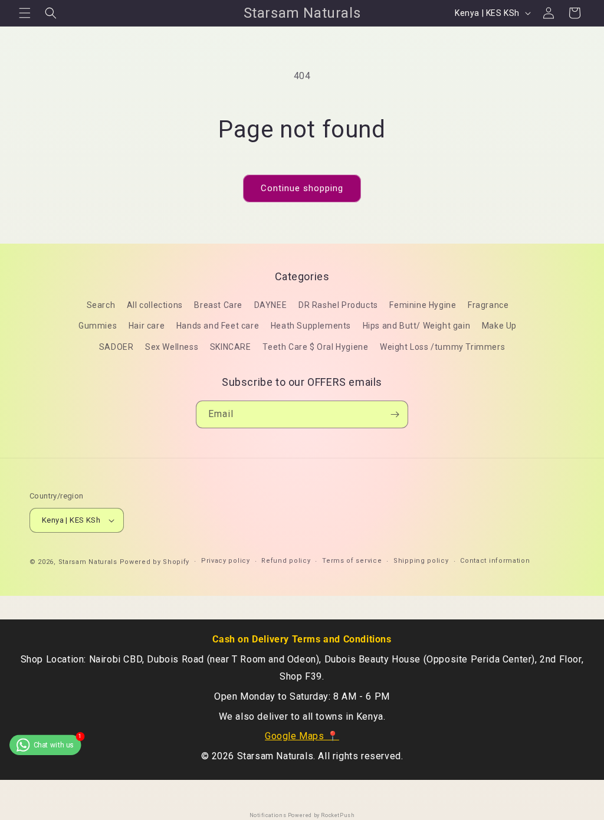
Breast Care (218, 305)
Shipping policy (421, 561)
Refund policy (285, 561)
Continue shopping (302, 188)
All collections (155, 305)
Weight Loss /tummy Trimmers (442, 347)
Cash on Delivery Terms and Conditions (301, 639)
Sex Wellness (171, 347)
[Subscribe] (395, 414)
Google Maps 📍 (302, 736)
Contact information (495, 561)
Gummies (97, 325)
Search (101, 305)
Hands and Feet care (217, 325)
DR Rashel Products (338, 305)
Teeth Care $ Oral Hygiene (315, 347)
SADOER (116, 347)
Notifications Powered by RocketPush (302, 815)
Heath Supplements (311, 325)
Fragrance (488, 305)
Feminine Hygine (422, 305)
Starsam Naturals (87, 562)
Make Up (499, 325)
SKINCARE (230, 347)
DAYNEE (270, 305)
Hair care (147, 325)
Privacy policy (225, 561)
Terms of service (352, 561)
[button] (25, 13)
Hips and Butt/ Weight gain (417, 325)
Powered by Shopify (155, 562)
